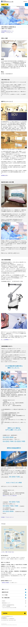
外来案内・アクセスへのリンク (7, 517)
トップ (10, 7)
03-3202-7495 (19, 441)
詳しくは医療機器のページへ (7, 339)
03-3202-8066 (8, 437)
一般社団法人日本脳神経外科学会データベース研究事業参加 (9, 606)
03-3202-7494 (8, 441)
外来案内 (3, 600)
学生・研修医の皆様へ (6, 597)
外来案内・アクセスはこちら (7, 32)
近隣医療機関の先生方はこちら (7, 31)
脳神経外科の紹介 (5, 592)
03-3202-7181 (14, 477)
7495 (16, 506)
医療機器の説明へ (4, 175)
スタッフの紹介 (5, 594)
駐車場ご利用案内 (5, 582)
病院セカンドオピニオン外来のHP (10, 495)
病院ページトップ (5, 589)
